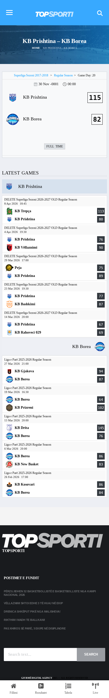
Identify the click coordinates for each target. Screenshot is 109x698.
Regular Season (63, 75)
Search (91, 654)
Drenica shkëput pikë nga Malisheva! (32, 611)
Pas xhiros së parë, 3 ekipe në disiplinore (35, 628)
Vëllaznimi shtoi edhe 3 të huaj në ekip (33, 603)
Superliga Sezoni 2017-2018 (31, 75)
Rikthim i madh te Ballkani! (24, 619)
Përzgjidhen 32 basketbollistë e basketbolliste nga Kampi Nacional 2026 (50, 593)
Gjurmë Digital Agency (36, 678)
